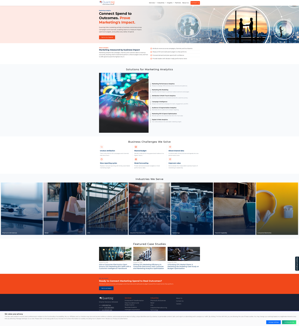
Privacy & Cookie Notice (120, 318)
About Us (185, 3)
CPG (151, 305)
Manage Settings (274, 322)
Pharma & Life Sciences (158, 300)
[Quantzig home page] (111, 298)
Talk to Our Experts (107, 37)
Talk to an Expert (106, 288)
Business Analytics (131, 307)
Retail (152, 303)
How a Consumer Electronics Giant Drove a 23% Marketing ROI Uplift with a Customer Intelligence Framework (115, 266)
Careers (178, 304)
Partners (178, 3)
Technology (154, 310)
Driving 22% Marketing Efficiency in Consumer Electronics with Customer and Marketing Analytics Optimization (148, 266)
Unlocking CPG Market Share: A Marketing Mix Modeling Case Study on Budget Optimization (183, 266)
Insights (169, 3)
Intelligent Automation (132, 309)
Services (152, 3)
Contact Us (195, 3)
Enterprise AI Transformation (134, 300)
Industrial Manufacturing (158, 307)
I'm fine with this (289, 322)
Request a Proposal (297, 263)
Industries (160, 3)
